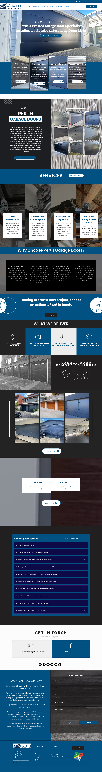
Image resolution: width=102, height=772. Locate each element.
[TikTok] (59, 664)
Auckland (26, 145)
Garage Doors (17, 127)
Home (36, 752)
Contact (37, 759)
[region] (20, 72)
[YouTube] (55, 664)
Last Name (82, 681)
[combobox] (76, 705)
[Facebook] (44, 664)
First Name (57, 681)
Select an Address (59, 702)
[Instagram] (40, 664)
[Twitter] (48, 664)
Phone (56, 694)
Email (56, 687)
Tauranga (39, 145)
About (36, 753)
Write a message (59, 709)
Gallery (37, 757)
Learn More (38, 755)
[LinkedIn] (51, 664)
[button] (61, 118)
